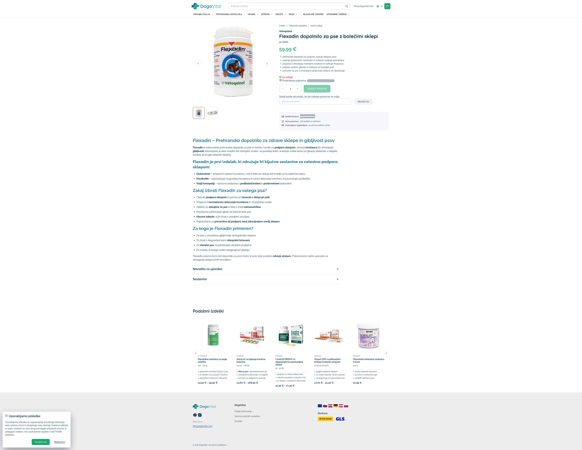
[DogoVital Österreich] (341, 406)
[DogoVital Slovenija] (325, 406)
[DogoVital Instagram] (200, 416)
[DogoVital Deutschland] (336, 406)
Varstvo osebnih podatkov (247, 416)
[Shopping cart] (387, 6)
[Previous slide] (198, 64)
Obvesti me (363, 101)
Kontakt (238, 421)
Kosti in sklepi (316, 26)
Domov (282, 26)
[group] (233, 62)
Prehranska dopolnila (298, 26)
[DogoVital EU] (320, 406)
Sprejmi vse (41, 442)
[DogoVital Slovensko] (346, 406)
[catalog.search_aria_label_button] (347, 6)
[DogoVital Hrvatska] (330, 406)
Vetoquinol (285, 31)
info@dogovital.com (363, 6)
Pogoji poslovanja (243, 411)
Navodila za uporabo (207, 269)
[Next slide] (267, 64)
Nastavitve (59, 442)
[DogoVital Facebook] (195, 416)
